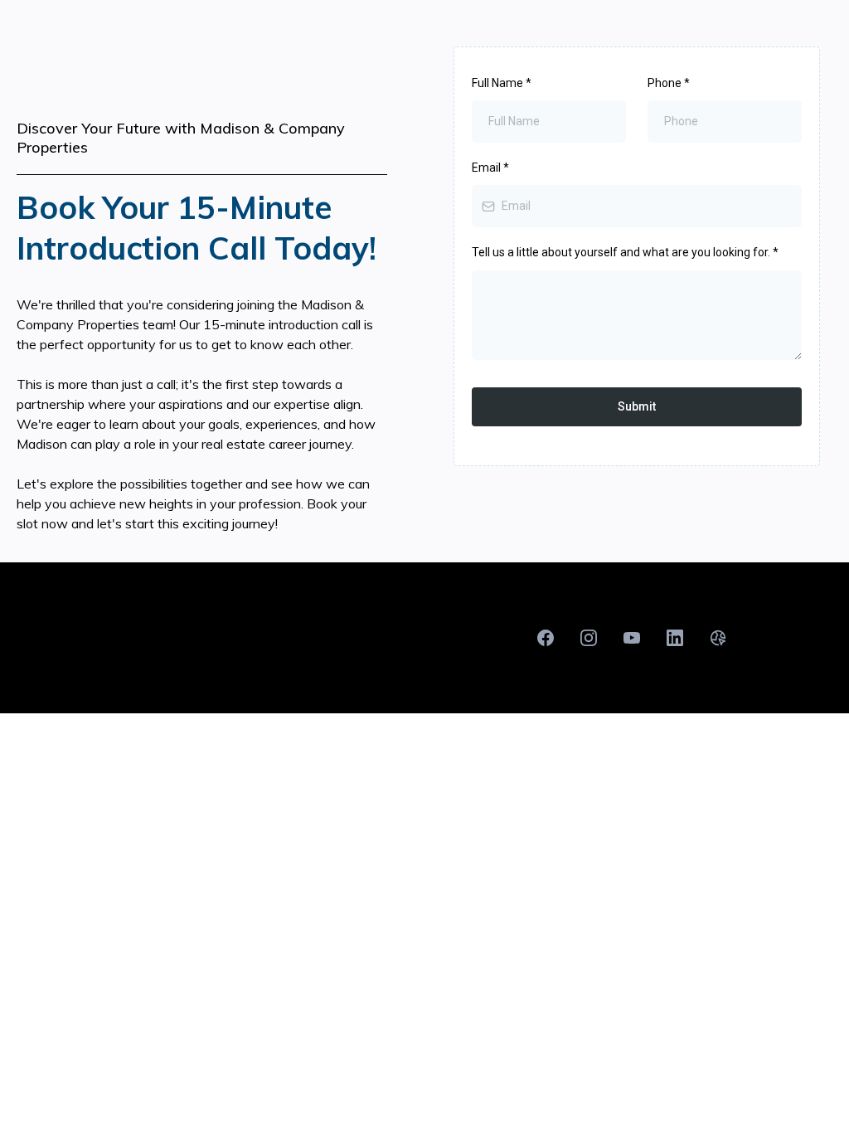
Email (490, 167)
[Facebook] (545, 637)
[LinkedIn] (674, 637)
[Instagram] (588, 637)
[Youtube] (631, 637)
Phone (669, 83)
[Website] (718, 637)
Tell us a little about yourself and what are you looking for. (625, 252)
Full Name (501, 83)
